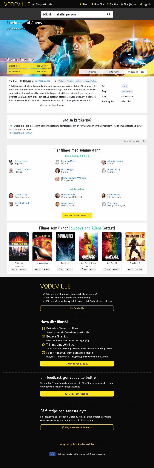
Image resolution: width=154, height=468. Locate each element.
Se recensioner (42, 80)
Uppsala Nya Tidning (21, 132)
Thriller (70, 81)
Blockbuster (27, 65)
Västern (62, 81)
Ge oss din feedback (78, 393)
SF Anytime (27, 71)
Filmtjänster (130, 4)
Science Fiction (90, 81)
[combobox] (77, 14)
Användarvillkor (86, 444)
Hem (85, 4)
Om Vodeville (77, 308)
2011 (125, 86)
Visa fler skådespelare (75, 215)
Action (79, 81)
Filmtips (113, 4)
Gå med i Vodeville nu (77, 363)
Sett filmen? (91, 71)
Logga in (146, 4)
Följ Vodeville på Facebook (78, 427)
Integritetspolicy (68, 444)
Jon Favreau (127, 91)
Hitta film (99, 4)
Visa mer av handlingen (52, 104)
